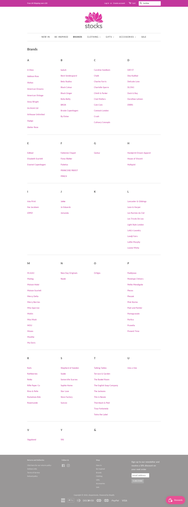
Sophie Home (67, 386)
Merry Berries (33, 302)
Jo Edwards (66, 207)
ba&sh (63, 70)
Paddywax (131, 273)
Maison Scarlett (34, 291)
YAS (62, 440)
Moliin (30, 314)
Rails (29, 368)
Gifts (109, 37)
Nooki (63, 279)
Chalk (96, 76)
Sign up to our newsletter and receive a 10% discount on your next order (145, 466)
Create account (119, 3)
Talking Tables (100, 368)
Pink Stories (132, 302)
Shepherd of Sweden (70, 368)
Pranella (131, 325)
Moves (30, 331)
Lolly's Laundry (134, 231)
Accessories (127, 37)
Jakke (63, 201)
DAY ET (130, 70)
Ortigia (97, 273)
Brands (77, 37)
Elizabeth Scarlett (35, 159)
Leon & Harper (134, 207)
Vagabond (31, 440)
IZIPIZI (30, 213)
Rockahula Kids (34, 397)
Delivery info (32, 469)
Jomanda (65, 213)
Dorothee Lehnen (135, 99)
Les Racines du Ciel (136, 213)
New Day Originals (69, 273)
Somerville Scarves (69, 380)
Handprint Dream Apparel (139, 153)
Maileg (30, 279)
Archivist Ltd (32, 108)
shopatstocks (93, 495)
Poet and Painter (134, 308)
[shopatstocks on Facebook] (63, 466)
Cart (134, 3)
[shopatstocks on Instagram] (68, 466)
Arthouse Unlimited (36, 115)
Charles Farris (100, 82)
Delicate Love (133, 82)
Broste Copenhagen (69, 111)
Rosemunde (32, 403)
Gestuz (97, 153)
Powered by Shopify (106, 495)
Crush (96, 116)
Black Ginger (66, 93)
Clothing (93, 37)
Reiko (29, 380)
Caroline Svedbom (102, 70)
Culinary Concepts (102, 122)
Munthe (30, 337)
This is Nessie (100, 397)
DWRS (130, 105)
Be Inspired (61, 37)
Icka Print (31, 201)
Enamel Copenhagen (36, 165)
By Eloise (65, 116)
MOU (29, 325)
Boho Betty (65, 99)
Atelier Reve (32, 127)
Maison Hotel (33, 285)
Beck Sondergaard (69, 76)
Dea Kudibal (132, 76)
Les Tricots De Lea (135, 219)
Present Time (133, 331)
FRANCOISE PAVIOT (69, 170)
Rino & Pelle (32, 391)
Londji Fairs (132, 236)
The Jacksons (99, 391)
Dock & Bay (132, 93)
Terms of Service (33, 473)
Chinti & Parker (101, 93)
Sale (143, 37)
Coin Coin (98, 105)
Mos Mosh (32, 320)
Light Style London (135, 225)
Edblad (30, 153)
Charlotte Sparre (101, 87)
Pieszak (130, 296)
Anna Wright (33, 102)
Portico (130, 320)
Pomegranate (133, 314)
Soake (63, 374)
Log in (106, 3)
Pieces (130, 291)
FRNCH (64, 176)
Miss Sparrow (33, 308)
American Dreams (35, 89)
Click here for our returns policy (39, 465)
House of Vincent (135, 159)
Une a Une (132, 368)
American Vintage (35, 96)
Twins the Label (101, 415)
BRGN (63, 105)
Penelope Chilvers (135, 279)
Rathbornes (32, 374)
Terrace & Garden (102, 374)
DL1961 (130, 87)
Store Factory (67, 397)
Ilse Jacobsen (33, 207)
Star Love (65, 391)
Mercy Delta (32, 296)
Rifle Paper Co (33, 386)
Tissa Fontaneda (101, 409)
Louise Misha (133, 248)
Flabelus (64, 165)
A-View (30, 70)
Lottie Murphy (133, 242)
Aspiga (30, 121)
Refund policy (32, 476)
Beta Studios (66, 82)
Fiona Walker (66, 159)
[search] (150, 3)
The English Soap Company (106, 386)
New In (46, 37)
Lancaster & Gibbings (136, 201)
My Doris (31, 343)
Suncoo (64, 403)
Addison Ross (33, 76)
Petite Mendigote (135, 285)
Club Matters (100, 99)
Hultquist (131, 165)
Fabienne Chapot (68, 153)
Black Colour (66, 87)
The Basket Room (101, 380)
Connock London (101, 111)
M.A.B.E (30, 273)
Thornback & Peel (102, 403)
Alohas (30, 83)
